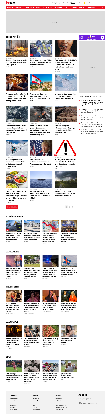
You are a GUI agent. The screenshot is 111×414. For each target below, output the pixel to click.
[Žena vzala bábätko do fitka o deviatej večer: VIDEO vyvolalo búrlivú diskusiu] (32, 331)
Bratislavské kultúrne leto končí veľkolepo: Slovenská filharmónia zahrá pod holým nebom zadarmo (69, 237)
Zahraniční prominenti (29, 313)
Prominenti (30, 7)
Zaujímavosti (47, 7)
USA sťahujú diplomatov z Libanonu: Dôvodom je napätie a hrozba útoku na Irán (40, 97)
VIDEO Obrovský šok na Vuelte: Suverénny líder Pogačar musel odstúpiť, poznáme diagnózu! (49, 376)
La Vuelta (44, 381)
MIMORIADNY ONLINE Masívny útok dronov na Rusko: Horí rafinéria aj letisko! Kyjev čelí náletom (13, 272)
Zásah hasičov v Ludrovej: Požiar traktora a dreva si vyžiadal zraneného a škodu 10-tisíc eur (14, 236)
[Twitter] (86, 395)
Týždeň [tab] (102, 97)
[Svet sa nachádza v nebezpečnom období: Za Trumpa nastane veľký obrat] (41, 148)
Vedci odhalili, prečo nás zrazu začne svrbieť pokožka (68, 340)
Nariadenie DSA (13, 409)
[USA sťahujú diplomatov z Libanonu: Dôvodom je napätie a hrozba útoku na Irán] (41, 82)
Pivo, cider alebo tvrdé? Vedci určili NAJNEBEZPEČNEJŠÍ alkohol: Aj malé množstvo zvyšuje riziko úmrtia (17, 97)
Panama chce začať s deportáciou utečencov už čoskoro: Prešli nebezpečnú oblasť (40, 194)
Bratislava (63, 243)
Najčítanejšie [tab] (85, 97)
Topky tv (74, 7)
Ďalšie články (12, 207)
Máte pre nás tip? (59, 409)
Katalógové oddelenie (61, 405)
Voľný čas (91, 7)
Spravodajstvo (59, 398)
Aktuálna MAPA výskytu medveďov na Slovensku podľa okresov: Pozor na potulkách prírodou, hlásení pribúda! (92, 124)
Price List (35, 407)
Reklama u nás (36, 398)
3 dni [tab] (95, 97)
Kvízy (66, 7)
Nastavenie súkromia (14, 403)
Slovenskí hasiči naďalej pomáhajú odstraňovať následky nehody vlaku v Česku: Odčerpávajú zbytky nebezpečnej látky (40, 130)
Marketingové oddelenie (61, 407)
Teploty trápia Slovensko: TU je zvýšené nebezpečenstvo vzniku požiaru (16, 62)
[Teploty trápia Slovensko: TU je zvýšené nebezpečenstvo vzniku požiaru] (17, 48)
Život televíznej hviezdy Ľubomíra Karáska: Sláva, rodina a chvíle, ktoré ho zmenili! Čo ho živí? (68, 306)
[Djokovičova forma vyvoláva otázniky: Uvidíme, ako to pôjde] (69, 366)
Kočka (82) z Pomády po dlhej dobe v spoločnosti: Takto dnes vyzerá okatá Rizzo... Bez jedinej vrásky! (32, 307)
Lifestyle (82, 7)
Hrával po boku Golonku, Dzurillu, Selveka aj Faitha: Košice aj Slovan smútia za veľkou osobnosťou (31, 377)
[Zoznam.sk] (83, 404)
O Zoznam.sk (13, 395)
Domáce (10, 7)
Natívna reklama (36, 409)
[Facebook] (79, 395)
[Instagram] (83, 395)
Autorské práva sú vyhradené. (85, 400)
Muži (62, 379)
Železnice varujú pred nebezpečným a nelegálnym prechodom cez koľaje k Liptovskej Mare (65, 129)
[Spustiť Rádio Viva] (92, 36)
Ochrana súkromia (14, 401)
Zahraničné (19, 7)
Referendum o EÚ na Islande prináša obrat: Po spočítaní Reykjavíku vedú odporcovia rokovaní (69, 271)
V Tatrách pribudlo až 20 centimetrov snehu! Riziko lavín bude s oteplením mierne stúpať (15, 162)
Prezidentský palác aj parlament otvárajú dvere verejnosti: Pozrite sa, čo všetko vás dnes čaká (32, 236)
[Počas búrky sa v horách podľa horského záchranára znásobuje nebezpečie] (66, 179)
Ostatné (8, 381)
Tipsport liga (27, 383)
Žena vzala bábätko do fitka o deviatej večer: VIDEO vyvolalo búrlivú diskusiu (31, 341)
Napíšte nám (12, 407)
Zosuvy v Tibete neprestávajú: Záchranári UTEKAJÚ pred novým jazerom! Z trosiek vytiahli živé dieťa (32, 272)
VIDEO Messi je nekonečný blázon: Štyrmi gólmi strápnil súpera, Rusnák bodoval (14, 376)
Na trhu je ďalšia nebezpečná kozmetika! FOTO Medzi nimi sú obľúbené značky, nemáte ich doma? (65, 162)
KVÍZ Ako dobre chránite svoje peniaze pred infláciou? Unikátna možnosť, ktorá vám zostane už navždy (49, 237)
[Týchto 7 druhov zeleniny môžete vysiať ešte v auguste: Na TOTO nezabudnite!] (50, 331)
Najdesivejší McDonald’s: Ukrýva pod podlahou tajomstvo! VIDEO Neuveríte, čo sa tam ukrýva (14, 342)
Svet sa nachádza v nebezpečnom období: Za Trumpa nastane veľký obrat (40, 161)
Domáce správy (14, 216)
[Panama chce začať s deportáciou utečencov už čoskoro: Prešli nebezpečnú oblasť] (41, 179)
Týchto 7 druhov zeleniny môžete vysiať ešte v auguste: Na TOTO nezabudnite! (50, 341)
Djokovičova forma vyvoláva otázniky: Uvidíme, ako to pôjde (67, 375)
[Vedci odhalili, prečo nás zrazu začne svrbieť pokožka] (69, 331)
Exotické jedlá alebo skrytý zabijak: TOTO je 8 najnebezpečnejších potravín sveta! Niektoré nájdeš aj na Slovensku (16, 195)
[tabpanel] (92, 116)
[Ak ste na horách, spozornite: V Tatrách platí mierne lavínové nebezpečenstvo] (66, 82)
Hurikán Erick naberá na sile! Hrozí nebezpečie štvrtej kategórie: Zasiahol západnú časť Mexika (16, 129)
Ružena (73, 3)
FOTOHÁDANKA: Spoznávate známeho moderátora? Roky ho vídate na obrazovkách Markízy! (13, 307)
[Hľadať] (103, 7)
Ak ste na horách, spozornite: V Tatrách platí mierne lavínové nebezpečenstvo (65, 96)
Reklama (35, 395)
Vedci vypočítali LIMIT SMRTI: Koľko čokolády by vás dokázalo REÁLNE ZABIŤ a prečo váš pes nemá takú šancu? (66, 64)
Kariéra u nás (13, 405)
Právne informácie (14, 398)
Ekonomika (58, 7)
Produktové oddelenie (61, 401)
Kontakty (58, 395)
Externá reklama (36, 401)
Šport (38, 7)
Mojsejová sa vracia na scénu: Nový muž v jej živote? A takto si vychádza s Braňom (49, 306)
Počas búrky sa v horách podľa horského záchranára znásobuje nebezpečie (65, 193)
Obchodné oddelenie (61, 403)
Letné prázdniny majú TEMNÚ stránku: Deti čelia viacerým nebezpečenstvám (41, 62)
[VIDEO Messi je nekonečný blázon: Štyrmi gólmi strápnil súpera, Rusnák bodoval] (14, 366)
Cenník (34, 405)
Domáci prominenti (10, 313)
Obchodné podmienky (38, 403)
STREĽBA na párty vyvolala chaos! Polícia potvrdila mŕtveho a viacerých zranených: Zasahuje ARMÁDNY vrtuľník (49, 272)
